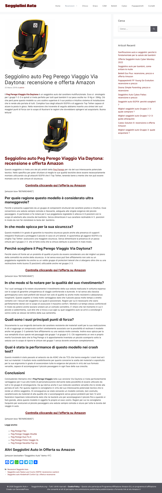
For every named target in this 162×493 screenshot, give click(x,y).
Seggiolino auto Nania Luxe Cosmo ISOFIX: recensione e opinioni (33, 472)
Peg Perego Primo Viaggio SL (25, 440)
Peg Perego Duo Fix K (21, 437)
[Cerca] (153, 29)
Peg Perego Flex (18, 431)
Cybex (124, 6)
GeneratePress (22, 489)
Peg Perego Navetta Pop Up (24, 443)
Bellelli (114, 6)
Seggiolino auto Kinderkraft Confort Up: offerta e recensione (31, 474)
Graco (95, 6)
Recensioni (69, 6)
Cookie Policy (74, 486)
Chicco (85, 6)
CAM (104, 6)
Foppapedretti (137, 6)
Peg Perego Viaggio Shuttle (24, 434)
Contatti (151, 6)
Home (57, 6)
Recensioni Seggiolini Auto (17, 469)
